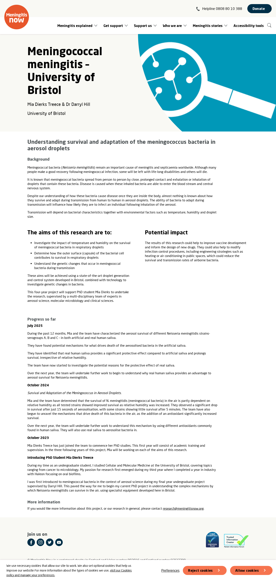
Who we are (172, 25)
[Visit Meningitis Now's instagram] (40, 542)
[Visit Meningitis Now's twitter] (49, 542)
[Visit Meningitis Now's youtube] (59, 542)
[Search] (269, 25)
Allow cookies (247, 570)
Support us (143, 25)
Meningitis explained (75, 25)
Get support (113, 25)
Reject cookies (200, 570)
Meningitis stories (208, 25)
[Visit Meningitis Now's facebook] (31, 542)
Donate (258, 8)
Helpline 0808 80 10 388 (222, 8)
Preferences (170, 570)
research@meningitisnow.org (183, 508)
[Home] (16, 17)
